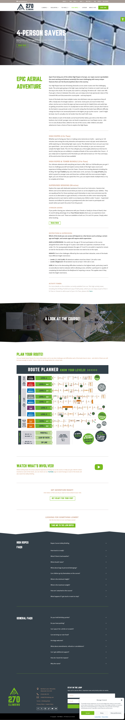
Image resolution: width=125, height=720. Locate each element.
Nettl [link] (61, 716)
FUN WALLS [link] (64, 7)
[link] (123, 19)
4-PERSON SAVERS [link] (41, 33)
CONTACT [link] (99, 1)
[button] (121, 700)
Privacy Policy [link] (105, 717)
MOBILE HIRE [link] (92, 7)
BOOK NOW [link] (103, 7)
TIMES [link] (70, 1)
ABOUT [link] (81, 1)
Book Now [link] (22, 45)
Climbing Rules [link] (46, 701)
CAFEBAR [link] (84, 7)
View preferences (116, 713)
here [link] (50, 123)
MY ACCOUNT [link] (105, 1)
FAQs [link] (95, 1)
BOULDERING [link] (54, 7)
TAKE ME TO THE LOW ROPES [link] (62, 525)
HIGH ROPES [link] (75, 7)
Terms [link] (38, 701)
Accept (88, 713)
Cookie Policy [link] (98, 717)
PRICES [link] (74, 1)
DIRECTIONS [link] (88, 1)
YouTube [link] (50, 472)
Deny (101, 713)
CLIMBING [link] (44, 7)
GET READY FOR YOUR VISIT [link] (62, 498)
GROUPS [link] (64, 1)
